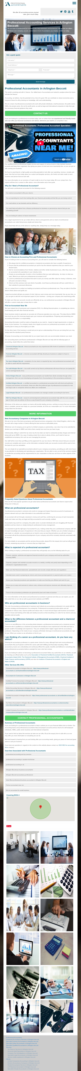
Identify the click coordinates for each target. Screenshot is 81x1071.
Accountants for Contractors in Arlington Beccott (21, 675)
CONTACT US (40, 113)
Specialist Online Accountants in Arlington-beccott (21, 1043)
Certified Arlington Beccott (14, 383)
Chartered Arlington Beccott (14, 346)
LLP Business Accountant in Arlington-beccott (22, 1067)
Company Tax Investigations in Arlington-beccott (23, 1053)
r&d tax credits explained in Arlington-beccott (21, 1057)
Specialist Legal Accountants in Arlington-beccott (23, 1055)
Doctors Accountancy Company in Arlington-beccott (24, 1063)
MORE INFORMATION (40, 413)
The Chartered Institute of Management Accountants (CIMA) (40, 657)
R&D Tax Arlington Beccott (14, 398)
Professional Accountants (14, 1037)
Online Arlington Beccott (13, 376)
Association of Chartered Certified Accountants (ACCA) (49, 655)
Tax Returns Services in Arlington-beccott (20, 1049)
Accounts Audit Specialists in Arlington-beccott (22, 1051)
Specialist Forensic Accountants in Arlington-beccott (22, 1041)
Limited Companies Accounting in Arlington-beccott (23, 1061)
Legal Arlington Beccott (13, 392)
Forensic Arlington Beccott (14, 354)
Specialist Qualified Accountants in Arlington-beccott (22, 1045)
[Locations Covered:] (5, 3)
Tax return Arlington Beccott (14, 361)
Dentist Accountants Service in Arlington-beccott (22, 1065)
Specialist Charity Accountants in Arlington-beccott (23, 1069)
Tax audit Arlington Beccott (14, 368)
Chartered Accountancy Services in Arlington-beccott (22, 1039)
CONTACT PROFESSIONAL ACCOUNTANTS (40, 718)
